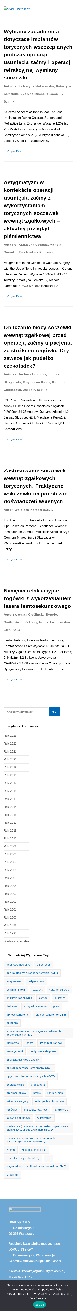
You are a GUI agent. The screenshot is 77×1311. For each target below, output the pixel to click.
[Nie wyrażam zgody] (72, 1295)
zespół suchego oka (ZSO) (23, 1158)
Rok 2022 (10, 743)
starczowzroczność (36, 1109)
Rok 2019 (10, 767)
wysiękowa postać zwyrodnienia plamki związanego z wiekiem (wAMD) (31, 1140)
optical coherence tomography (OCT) (30, 1068)
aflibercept (43, 964)
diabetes (12, 1006)
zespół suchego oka (34, 1149)
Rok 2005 (10, 878)
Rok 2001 (10, 909)
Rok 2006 (10, 870)
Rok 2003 (10, 893)
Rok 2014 (10, 806)
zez (48, 1158)
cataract (37, 989)
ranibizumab (55, 1093)
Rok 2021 (10, 751)
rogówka (12, 1109)
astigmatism (14, 981)
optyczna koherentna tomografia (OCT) (31, 1076)
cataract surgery (59, 989)
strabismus (61, 1109)
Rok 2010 (10, 838)
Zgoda (39, 1304)
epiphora (12, 1022)
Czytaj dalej (18, 150)
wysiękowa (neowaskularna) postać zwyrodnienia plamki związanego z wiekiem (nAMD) (37, 1128)
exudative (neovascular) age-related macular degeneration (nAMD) (34, 1033)
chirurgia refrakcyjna (19, 997)
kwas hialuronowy (51, 1043)
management (15, 1051)
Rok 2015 (10, 799)
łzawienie (13, 1174)
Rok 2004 (10, 886)
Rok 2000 (10, 917)
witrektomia (44, 1118)
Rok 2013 (10, 814)
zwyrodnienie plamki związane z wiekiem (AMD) (37, 1166)
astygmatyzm (36, 981)
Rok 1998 (10, 933)
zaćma (11, 1149)
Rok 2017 (10, 783)
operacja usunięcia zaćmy (23, 1059)
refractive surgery (17, 1101)
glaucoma (13, 1043)
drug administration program (41, 1006)
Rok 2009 (10, 846)
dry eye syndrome (18, 1014)
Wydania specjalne (16, 941)
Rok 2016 (10, 791)
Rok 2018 (10, 775)
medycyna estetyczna (43, 1051)
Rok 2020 (10, 759)
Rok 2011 (10, 830)
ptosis (37, 1093)
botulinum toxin (16, 989)
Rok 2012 (10, 822)
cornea (43, 997)
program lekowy (17, 1093)
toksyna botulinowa (19, 1118)
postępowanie (15, 1084)
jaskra (29, 1043)
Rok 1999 (10, 925)
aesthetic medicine (18, 964)
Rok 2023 (10, 735)
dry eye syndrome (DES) (51, 1014)
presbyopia (38, 1084)
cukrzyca (60, 997)
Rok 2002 (10, 901)
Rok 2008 (10, 854)
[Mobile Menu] (72, 9)
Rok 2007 (10, 862)
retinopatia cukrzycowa (49, 1101)
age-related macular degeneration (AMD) (32, 972)
